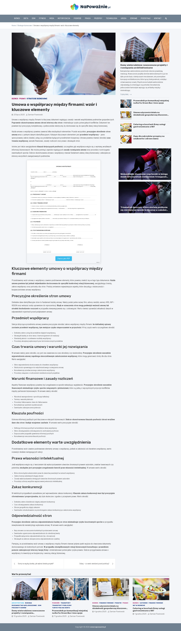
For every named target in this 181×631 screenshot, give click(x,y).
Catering (144, 603)
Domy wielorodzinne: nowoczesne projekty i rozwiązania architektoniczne (28, 613)
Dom (33, 18)
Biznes (17, 18)
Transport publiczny (62, 605)
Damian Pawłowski (35, 115)
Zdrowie (133, 18)
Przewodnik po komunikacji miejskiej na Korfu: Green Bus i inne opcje (151, 102)
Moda (51, 18)
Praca (87, 18)
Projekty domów (19, 608)
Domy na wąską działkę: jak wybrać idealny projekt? (36, 564)
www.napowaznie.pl (98, 627)
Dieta (26, 18)
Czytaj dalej (124, 94)
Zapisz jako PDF (63, 258)
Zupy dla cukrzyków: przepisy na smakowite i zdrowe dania (148, 137)
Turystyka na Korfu (61, 608)
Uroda (123, 18)
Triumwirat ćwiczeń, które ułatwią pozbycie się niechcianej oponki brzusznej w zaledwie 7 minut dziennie (144, 210)
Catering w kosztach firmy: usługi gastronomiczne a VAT (149, 125)
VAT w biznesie (139, 605)
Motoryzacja (64, 18)
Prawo (22, 99)
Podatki (118, 603)
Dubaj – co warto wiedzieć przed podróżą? (94, 564)
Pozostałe (145, 18)
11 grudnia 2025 (60, 616)
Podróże (77, 18)
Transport (66, 603)
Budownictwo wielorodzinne (24, 605)
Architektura (18, 603)
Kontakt (157, 18)
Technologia (111, 18)
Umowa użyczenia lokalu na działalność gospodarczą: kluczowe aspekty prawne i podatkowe (150, 114)
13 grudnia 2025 (20, 616)
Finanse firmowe (106, 603)
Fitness (42, 18)
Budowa (28, 603)
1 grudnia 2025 (141, 614)
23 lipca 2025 (19, 115)
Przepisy (98, 18)
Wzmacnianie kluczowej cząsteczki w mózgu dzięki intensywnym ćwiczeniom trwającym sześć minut (144, 177)
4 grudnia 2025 (100, 612)
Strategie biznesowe (37, 99)
